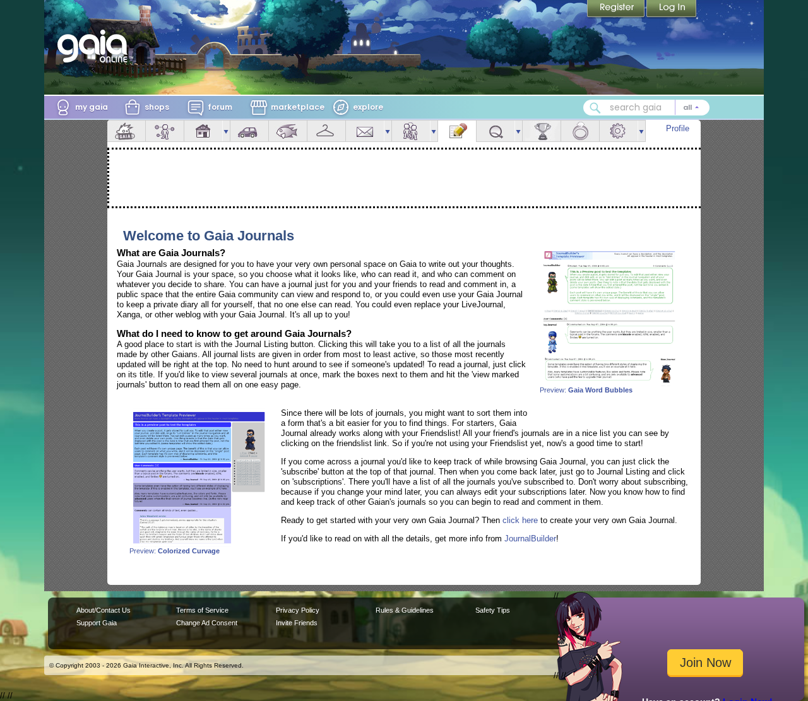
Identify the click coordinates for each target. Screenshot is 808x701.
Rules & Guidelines (405, 610)
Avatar (165, 131)
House (203, 131)
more (226, 131)
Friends (411, 131)
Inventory (326, 131)
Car (249, 131)
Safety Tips (492, 610)
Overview (126, 131)
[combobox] (646, 107)
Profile (677, 128)
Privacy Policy (297, 610)
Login (671, 9)
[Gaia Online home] (95, 46)
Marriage (580, 131)
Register (616, 9)
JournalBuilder (530, 538)
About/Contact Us (103, 610)
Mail (365, 131)
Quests (495, 131)
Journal (457, 131)
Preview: (586, 390)
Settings (619, 131)
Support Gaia (96, 623)
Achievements (542, 131)
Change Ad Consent (206, 623)
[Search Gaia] (595, 108)
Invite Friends (297, 623)
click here (520, 520)
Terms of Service (202, 610)
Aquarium (288, 131)
